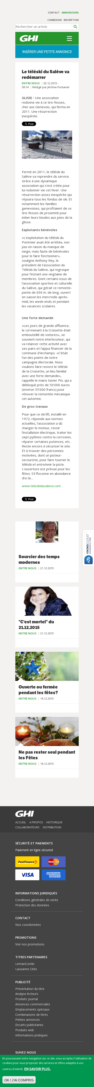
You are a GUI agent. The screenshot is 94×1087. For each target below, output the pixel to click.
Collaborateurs (27, 827)
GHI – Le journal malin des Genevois (29, 38)
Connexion (54, 20)
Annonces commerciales (32, 1004)
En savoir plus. (37, 1069)
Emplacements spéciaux (32, 1009)
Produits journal (26, 999)
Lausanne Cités (26, 969)
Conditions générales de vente (36, 900)
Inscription (71, 20)
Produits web (24, 1030)
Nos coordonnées (28, 925)
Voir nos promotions (29, 944)
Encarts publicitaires (29, 1025)
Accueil (20, 822)
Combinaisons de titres (31, 1015)
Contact (54, 12)
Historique (54, 822)
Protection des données (32, 905)
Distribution (52, 827)
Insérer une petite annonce (47, 52)
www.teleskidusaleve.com (41, 486)
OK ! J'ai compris (19, 1080)
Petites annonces (27, 1020)
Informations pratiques (31, 1035)
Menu (69, 38)
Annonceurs (70, 12)
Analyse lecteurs (26, 994)
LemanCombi (24, 964)
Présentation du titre (29, 989)
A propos (36, 822)
